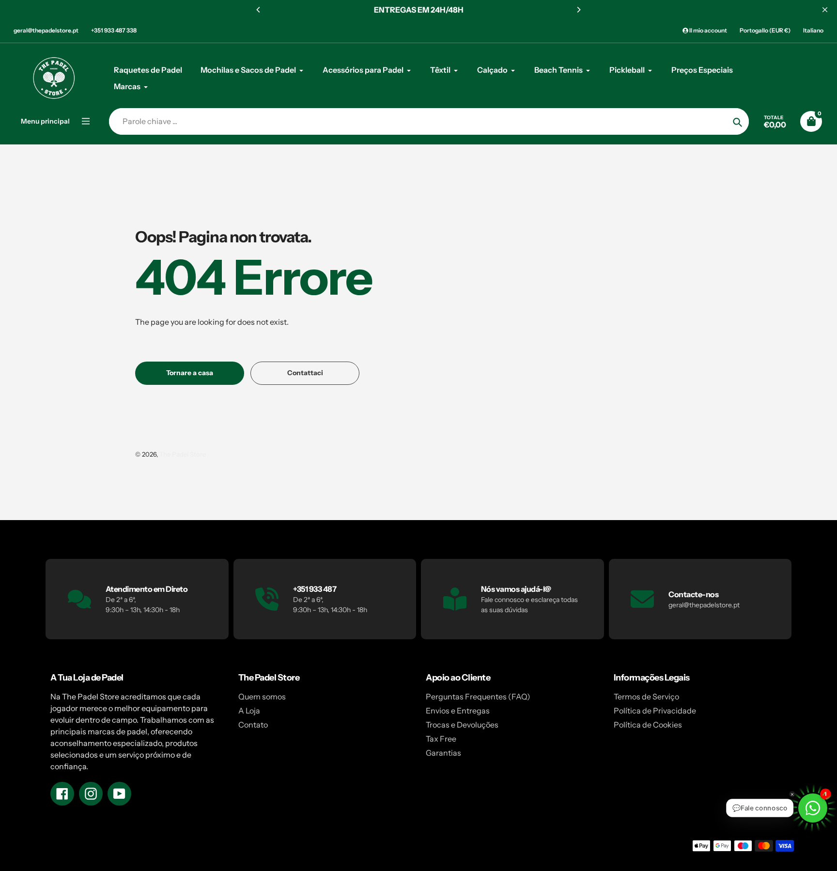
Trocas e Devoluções (462, 724)
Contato (253, 724)
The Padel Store (182, 454)
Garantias (443, 753)
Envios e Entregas (458, 710)
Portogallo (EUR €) (765, 30)
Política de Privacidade (655, 710)
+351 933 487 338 (114, 30)
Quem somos (262, 696)
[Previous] (259, 10)
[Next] (578, 10)
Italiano (813, 30)
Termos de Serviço (646, 696)
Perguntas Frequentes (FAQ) (478, 696)
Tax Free (441, 739)
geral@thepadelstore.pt (46, 30)
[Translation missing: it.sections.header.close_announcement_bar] (825, 10)
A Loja (249, 710)
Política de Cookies (648, 724)
